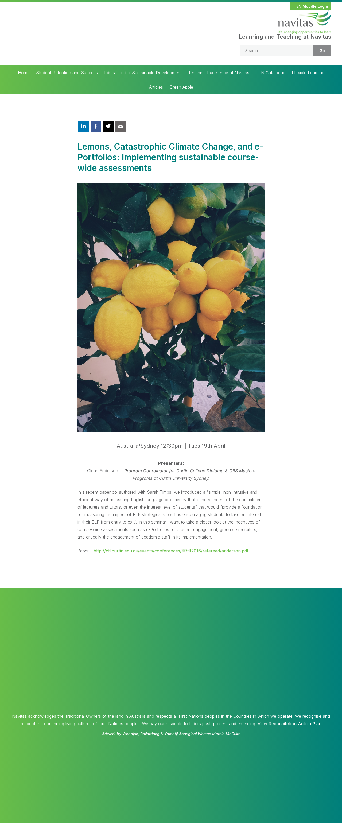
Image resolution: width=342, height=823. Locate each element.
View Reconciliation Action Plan (289, 723)
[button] (310, 6)
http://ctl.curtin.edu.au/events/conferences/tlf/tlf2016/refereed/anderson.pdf (171, 550)
